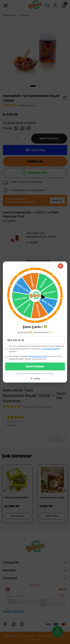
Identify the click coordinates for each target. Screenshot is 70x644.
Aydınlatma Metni (50, 348)
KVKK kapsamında (37, 356)
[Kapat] (60, 266)
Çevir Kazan (35, 366)
